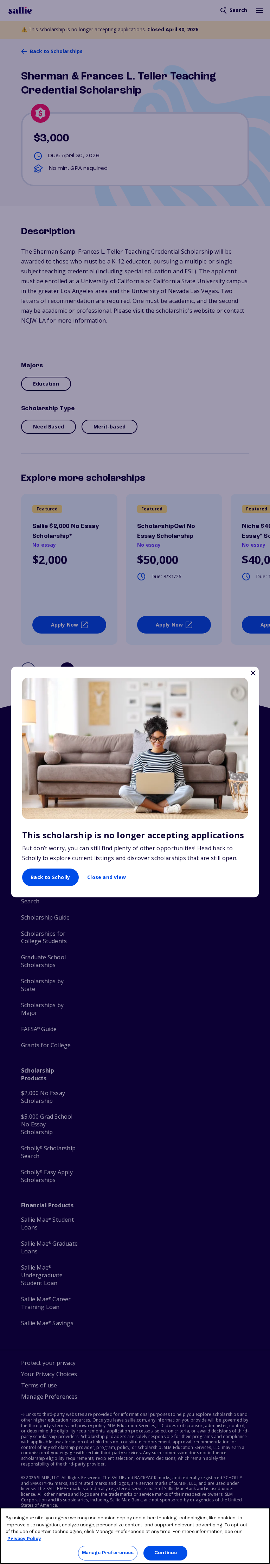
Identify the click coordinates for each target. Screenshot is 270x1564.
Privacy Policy (24, 1539)
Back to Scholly (50, 877)
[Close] (253, 674)
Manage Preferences (108, 1553)
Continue (165, 1553)
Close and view (106, 877)
